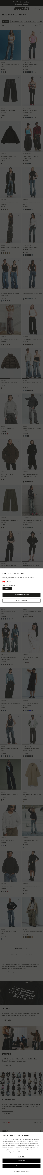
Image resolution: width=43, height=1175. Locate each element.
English (7, 588)
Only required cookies (21, 1166)
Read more (21, 1156)
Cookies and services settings (21, 1171)
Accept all (21, 1160)
